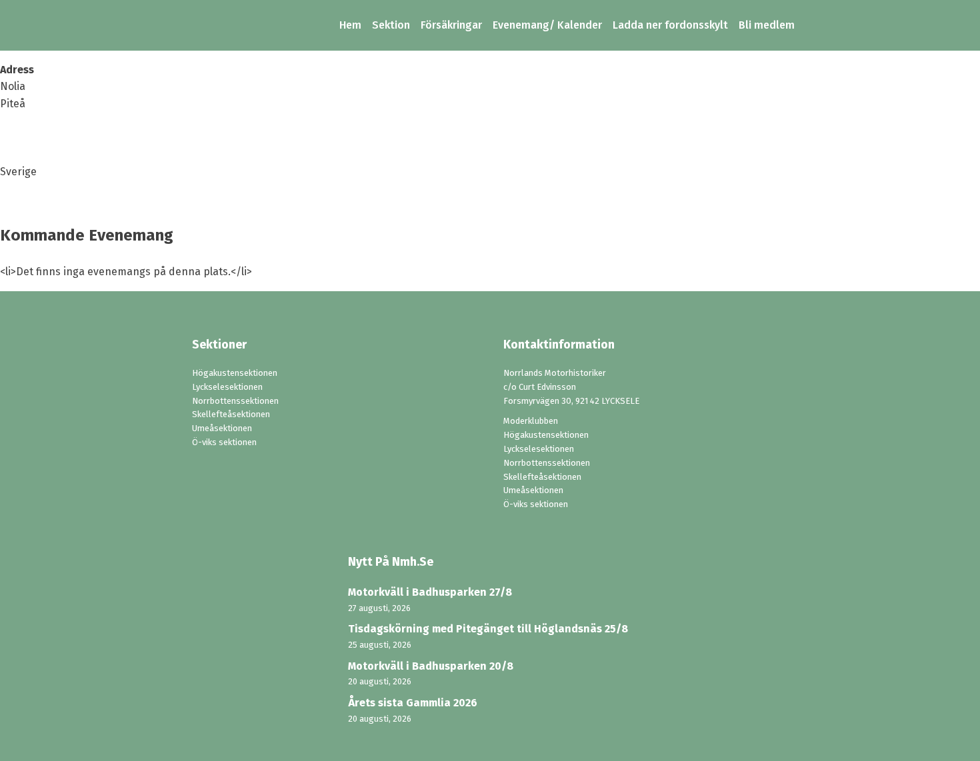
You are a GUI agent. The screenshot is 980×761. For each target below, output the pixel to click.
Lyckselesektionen (227, 387)
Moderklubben (530, 421)
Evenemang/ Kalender (547, 25)
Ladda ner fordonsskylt (670, 25)
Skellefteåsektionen (231, 414)
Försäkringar (451, 25)
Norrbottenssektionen (235, 401)
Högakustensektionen (234, 373)
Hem (350, 25)
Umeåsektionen (222, 428)
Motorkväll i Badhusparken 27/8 (430, 592)
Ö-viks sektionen (224, 442)
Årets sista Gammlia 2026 (412, 702)
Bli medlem (767, 25)
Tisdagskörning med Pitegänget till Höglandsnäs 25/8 (488, 628)
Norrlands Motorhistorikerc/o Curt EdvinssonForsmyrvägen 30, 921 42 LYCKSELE (571, 387)
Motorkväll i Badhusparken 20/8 (430, 666)
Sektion (391, 25)
